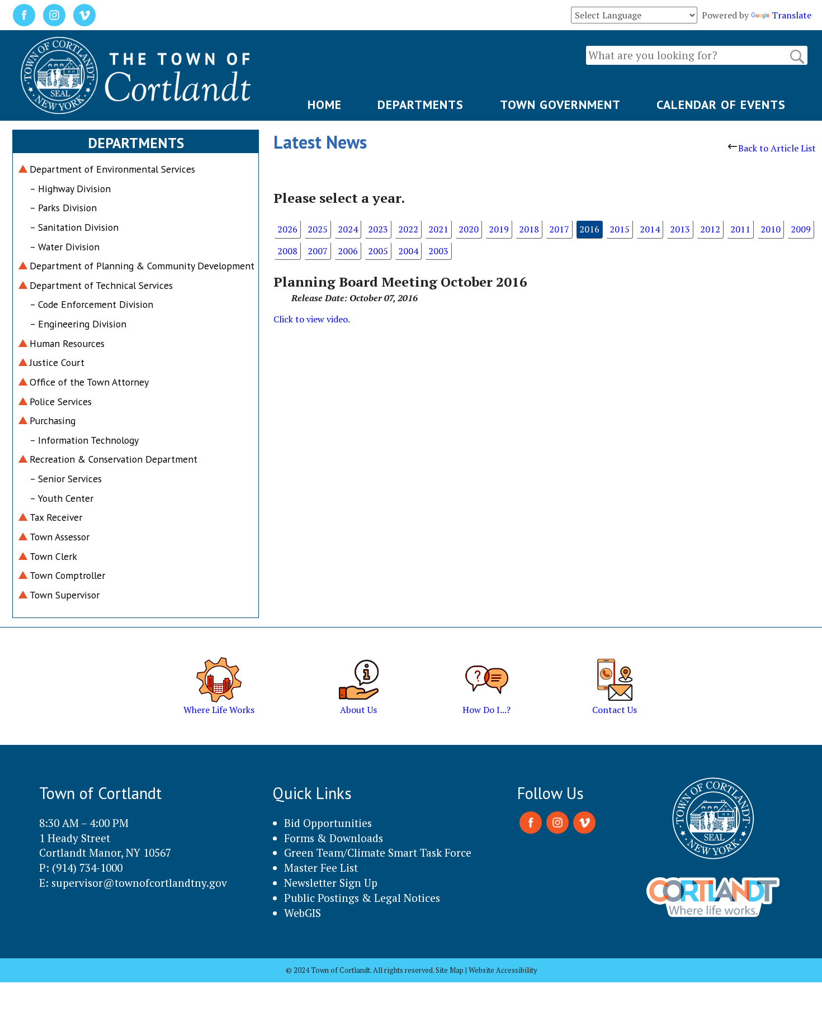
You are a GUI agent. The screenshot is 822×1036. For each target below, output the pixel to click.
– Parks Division (63, 207)
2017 (559, 229)
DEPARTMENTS (420, 104)
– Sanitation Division (74, 227)
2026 (287, 229)
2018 (529, 229)
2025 (318, 229)
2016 (589, 229)
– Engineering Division (78, 323)
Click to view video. (311, 319)
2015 (620, 229)
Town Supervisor (65, 594)
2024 (348, 229)
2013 (680, 229)
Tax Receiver (56, 517)
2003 (438, 251)
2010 (770, 229)
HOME (325, 104)
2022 (408, 229)
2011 (740, 229)
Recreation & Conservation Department (113, 459)
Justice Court (57, 362)
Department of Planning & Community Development (142, 265)
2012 (710, 229)
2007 (318, 251)
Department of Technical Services (101, 285)
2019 (499, 229)
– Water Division (65, 246)
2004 (408, 251)
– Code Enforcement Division (91, 304)
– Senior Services (66, 478)
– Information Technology (84, 440)
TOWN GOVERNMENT (560, 104)
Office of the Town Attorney (89, 382)
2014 (650, 229)
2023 (378, 229)
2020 (469, 229)
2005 (378, 251)
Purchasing (52, 420)
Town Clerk (53, 556)
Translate (791, 15)
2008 (287, 251)
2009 (801, 229)
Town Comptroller (67, 575)
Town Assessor (59, 536)
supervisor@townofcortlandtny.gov (139, 883)
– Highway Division (70, 188)
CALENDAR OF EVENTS (721, 104)
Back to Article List (777, 148)
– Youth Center (61, 498)
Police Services (61, 401)
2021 (438, 229)
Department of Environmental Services (112, 169)
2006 (348, 251)
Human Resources (67, 343)
